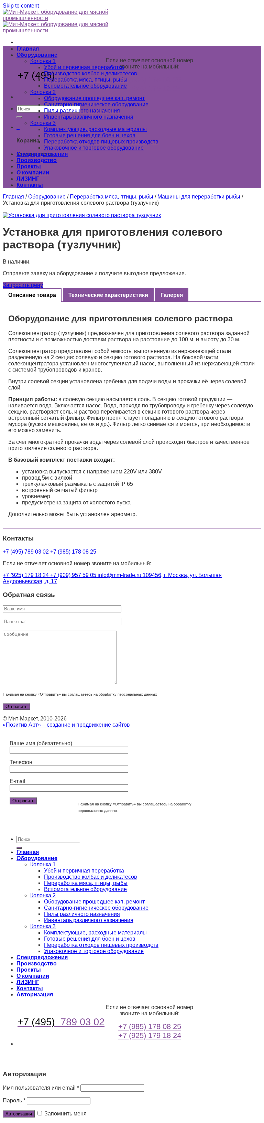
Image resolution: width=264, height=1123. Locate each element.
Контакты (29, 185)
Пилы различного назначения (82, 111)
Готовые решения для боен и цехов (89, 135)
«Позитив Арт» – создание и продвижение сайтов (66, 725)
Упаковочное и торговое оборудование (94, 148)
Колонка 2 (43, 92)
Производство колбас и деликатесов (90, 73)
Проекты (28, 166)
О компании (32, 172)
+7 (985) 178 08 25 (149, 79)
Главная (27, 49)
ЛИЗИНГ (27, 179)
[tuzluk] (132, 215)
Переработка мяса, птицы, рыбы (86, 80)
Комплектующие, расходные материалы (95, 129)
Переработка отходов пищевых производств (101, 142)
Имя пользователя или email (41, 1088)
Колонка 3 (43, 123)
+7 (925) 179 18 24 (149, 88)
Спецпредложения (42, 154)
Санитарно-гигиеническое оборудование (96, 104)
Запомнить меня (65, 1113)
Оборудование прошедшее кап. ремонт (94, 98)
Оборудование (36, 55)
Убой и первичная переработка (84, 67)
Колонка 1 (43, 61)
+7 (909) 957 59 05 (74, 575)
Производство (36, 160)
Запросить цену (23, 285)
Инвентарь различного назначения (88, 117)
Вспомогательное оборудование (85, 86)
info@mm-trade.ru (120, 575)
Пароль (14, 1100)
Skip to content (21, 6)
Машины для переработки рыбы (198, 197)
